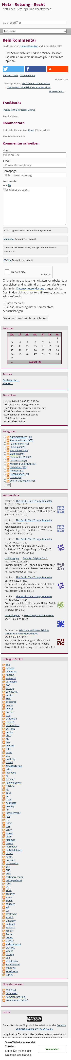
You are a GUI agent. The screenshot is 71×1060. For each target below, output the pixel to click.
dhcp (8, 735)
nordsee (10, 860)
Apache (10, 674)
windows (11, 967)
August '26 (35, 361)
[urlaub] (3, 937)
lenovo (9, 833)
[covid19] (3, 722)
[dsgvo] (3, 752)
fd (7, 775)
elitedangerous (14, 765)
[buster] (3, 705)
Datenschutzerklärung (30, 288)
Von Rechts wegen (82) (22, 480)
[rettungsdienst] (3, 880)
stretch (10, 917)
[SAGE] (3, 890)
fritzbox (10, 786)
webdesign (12, 961)
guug (8, 792)
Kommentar (10, 181)
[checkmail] (3, 718)
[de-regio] (3, 728)
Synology (11, 920)
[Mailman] (3, 839)
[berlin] (3, 695)
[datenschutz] (3, 725)
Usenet (10, 940)
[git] (3, 789)
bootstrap (11, 701)
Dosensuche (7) (18, 460)
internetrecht (13, 812)
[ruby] (3, 883)
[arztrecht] (3, 678)
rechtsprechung (14, 877)
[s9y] (3, 887)
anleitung (11, 671)
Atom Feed (12, 993)
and (8, 664)
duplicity (10, 759)
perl (8, 866)
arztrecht (11, 678)
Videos (9, 950)
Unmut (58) (16, 477)
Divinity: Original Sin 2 (35, 558)
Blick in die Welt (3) (20, 457)
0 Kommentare (27, 75)
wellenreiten (13, 964)
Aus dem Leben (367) (21, 440)
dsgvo (9, 752)
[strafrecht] (3, 914)
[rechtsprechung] (3, 877)
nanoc (9, 856)
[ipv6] (3, 816)
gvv (7, 796)
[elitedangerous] (3, 765)
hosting (10, 806)
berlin (9, 695)
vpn (8, 957)
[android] (3, 668)
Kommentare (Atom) (17, 1000)
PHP (8, 870)
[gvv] (3, 796)
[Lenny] (3, 829)
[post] (3, 873)
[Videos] (3, 950)
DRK (8, 749)
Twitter (10, 934)
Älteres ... (7, 383)
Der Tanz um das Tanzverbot (36, 83)
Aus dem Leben (10, 75)
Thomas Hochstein (29, 45)
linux (8, 836)
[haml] (3, 799)
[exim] (3, 769)
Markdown (9, 238)
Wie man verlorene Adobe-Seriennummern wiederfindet (27, 632)
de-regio (10, 728)
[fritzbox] (3, 786)
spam (9, 897)
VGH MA (10, 947)
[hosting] (3, 806)
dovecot (10, 745)
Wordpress (12, 971)
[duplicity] (3, 759)
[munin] (3, 853)
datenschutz (12, 725)
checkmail (11, 718)
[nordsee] (3, 860)
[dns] (3, 742)
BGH (8, 698)
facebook (11, 772)
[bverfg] (3, 708)
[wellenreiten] (3, 964)
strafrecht (11, 914)
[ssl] (3, 910)
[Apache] (3, 674)
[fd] (3, 775)
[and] (3, 664)
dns (8, 742)
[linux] (3, 836)
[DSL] (3, 755)
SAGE (9, 890)
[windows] (3, 967)
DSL (8, 755)
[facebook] (3, 772)
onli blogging (12, 558)
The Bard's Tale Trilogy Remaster (34, 501)
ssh (8, 907)
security (10, 893)
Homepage (9, 171)
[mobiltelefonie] (3, 850)
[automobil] (3, 681)
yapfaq (9, 974)
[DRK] (3, 749)
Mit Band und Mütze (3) (23, 463)
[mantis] (3, 843)
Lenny (9, 829)
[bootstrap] (3, 701)
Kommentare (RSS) (16, 996)
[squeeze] (3, 903)
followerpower (14, 782)
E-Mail (6, 160)
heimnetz (11, 802)
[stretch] (3, 917)
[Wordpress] (3, 971)
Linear (31, 130)
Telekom (10, 927)
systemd (10, 924)
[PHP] (3, 870)
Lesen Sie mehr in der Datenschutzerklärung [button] (18, 1052)
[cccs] (3, 715)
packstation (12, 863)
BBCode (7, 260)
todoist (9, 930)
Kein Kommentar (19, 40)
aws (8, 684)
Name (6, 150)
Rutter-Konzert (56, 91)
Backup (10, 688)
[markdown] (3, 846)
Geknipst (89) (18, 447)
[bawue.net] (3, 691)
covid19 (10, 722)
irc (7, 819)
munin (9, 853)
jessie (9, 823)
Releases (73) (17, 470)
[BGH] (3, 698)
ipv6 (8, 816)
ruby (8, 883)
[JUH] (3, 826)
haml (8, 799)
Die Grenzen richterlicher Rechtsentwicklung (29, 87)
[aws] (3, 684)
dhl (7, 738)
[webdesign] (3, 961)
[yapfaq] (3, 974)
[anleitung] (3, 671)
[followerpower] (3, 782)
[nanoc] (3, 856)
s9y (7, 887)
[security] (3, 893)
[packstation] (3, 863)
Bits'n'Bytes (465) (19, 450)
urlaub (9, 937)
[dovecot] (3, 745)
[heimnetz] (3, 802)
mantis (9, 843)
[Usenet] (3, 940)
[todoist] (3, 930)
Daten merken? (14, 303)
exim (8, 769)
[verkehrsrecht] (3, 944)
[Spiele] (3, 900)
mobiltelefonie (14, 850)
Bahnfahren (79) (20, 443)
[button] (13, 69)
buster (9, 705)
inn (7, 809)
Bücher (10, 712)
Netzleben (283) (18, 467)
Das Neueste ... (10, 380)
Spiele (9, 900)
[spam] (3, 897)
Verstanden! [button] (52, 1049)
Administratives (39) (21, 436)
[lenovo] (3, 833)
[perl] (3, 866)
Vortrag (10, 954)
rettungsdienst (14, 880)
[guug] (3, 792)
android (10, 668)
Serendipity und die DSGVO (39, 615)
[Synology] (3, 920)
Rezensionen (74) (19, 473)
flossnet (10, 779)
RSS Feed (11, 990)
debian (10, 732)
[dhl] (3, 738)
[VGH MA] (3, 947)
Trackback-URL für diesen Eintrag (19, 109)
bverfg (9, 708)
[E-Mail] (3, 762)
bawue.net (12, 691)
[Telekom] (3, 927)
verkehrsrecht (13, 944)
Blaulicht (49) (17, 453)
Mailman (11, 839)
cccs (8, 715)
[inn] (3, 809)
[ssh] (3, 907)
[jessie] (3, 823)
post (8, 873)
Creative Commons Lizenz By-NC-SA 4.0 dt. (41, 1027)
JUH (8, 826)
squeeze (10, 903)
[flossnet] (3, 779)
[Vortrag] (3, 954)
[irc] (3, 819)
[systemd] (3, 924)
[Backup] (3, 688)
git (7, 789)
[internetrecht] (3, 812)
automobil (11, 681)
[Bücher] (3, 712)
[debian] (3, 732)
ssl (7, 910)
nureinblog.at (12, 615)
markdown (12, 846)
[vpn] (3, 957)
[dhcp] (3, 735)
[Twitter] (3, 934)
